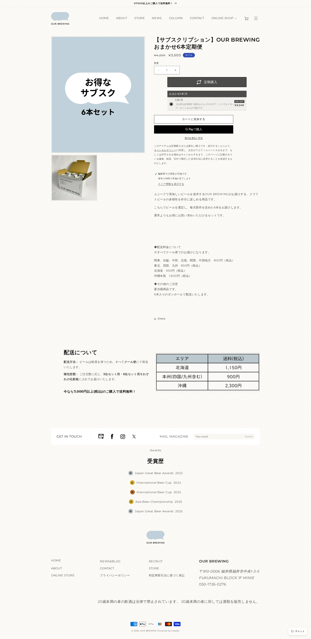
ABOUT (56, 568)
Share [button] (161, 318)
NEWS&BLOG (110, 561)
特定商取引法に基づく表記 (167, 575)
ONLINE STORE (63, 575)
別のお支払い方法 (194, 138)
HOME (56, 560)
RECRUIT (156, 561)
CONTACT (107, 568)
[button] (256, 18)
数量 (156, 63)
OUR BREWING (148, 630)
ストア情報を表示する (171, 184)
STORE (154, 568)
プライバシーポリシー (115, 575)
